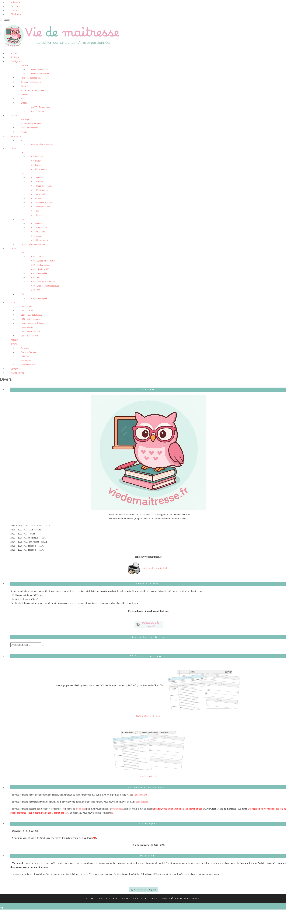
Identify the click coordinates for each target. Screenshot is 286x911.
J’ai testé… (25, 348)
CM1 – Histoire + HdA (40, 269)
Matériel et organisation (31, 123)
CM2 (23, 294)
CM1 (23, 252)
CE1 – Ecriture (37, 181)
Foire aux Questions (29, 352)
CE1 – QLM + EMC (38, 194)
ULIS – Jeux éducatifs (29, 336)
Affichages (25, 119)
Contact (14, 368)
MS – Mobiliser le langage (42, 144)
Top (1, 908)
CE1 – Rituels (36, 215)
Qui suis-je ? (26, 356)
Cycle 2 (13, 148)
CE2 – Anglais (36, 236)
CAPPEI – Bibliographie (40, 107)
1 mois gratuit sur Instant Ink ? (155, 568)
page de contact (139, 794)
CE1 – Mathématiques (40, 190)
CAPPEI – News (37, 111)
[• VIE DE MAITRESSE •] (61, 35)
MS (22, 140)
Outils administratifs (39, 69)
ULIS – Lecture (27, 310)
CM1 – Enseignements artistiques (45, 286)
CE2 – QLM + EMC (38, 232)
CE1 (22, 173)
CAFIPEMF (25, 94)
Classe (13, 115)
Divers (13, 343)
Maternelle (15, 136)
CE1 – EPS (35, 211)
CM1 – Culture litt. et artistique (43, 261)
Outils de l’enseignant (40, 73)
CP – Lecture (36, 161)
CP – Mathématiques (39, 169)
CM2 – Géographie (39, 298)
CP (22, 152)
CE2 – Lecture (37, 223)
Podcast (14, 339)
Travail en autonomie (29, 128)
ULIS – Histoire (27, 327)
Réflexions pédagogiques (31, 78)
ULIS (12, 302)
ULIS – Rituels (26, 306)
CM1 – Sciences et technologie (43, 281)
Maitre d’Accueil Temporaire (32, 90)
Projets (24, 132)
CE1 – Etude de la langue (41, 186)
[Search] (1, 20)
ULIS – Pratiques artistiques (32, 323)
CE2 (22, 219)
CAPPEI (24, 103)
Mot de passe (26, 360)
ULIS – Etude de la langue (31, 315)
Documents (25, 65)
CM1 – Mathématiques (40, 265)
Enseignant (16, 61)
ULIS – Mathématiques (30, 319)
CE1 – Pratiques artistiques (42, 202)
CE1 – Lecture (37, 177)
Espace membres (28, 364)
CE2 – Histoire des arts (40, 240)
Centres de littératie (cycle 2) (33, 244)
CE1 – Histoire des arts (40, 206)
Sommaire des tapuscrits (31, 82)
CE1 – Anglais (36, 198)
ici (64, 808)
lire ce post (81, 808)
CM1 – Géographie (39, 273)
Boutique (15, 57)
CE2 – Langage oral (39, 227)
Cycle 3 (13, 248)
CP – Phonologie (38, 156)
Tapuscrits (25, 86)
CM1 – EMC (36, 277)
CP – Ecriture (36, 165)
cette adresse (142, 801)
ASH (22, 98)
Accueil (14, 53)
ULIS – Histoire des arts (30, 331)
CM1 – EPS (35, 290)
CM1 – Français (37, 256)
